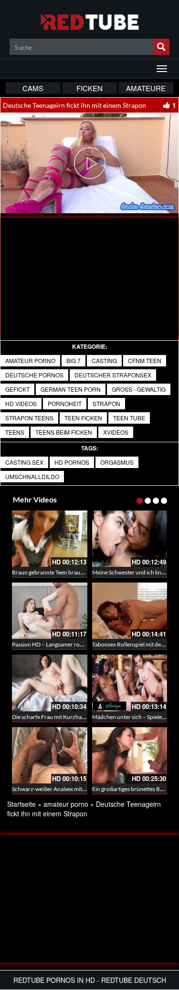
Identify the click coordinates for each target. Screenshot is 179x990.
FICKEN (89, 88)
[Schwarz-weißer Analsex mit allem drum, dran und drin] (49, 755)
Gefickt (17, 389)
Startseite (21, 804)
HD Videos (21, 403)
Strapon (106, 403)
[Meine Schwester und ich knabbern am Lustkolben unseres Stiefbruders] (130, 539)
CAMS (32, 88)
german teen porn (71, 389)
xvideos (115, 432)
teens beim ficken (63, 432)
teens (14, 432)
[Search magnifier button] (161, 47)
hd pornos (71, 462)
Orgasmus (117, 462)
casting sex (24, 462)
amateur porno (30, 360)
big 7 (73, 360)
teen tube (129, 418)
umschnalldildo (32, 476)
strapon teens (29, 418)
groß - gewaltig (139, 389)
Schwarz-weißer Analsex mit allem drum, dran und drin (80, 788)
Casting (104, 360)
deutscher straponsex (112, 375)
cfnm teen (144, 360)
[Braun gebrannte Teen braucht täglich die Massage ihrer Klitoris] (49, 539)
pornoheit (65, 403)
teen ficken (83, 418)
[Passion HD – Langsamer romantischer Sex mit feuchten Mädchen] (49, 611)
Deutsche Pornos (34, 375)
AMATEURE (146, 88)
